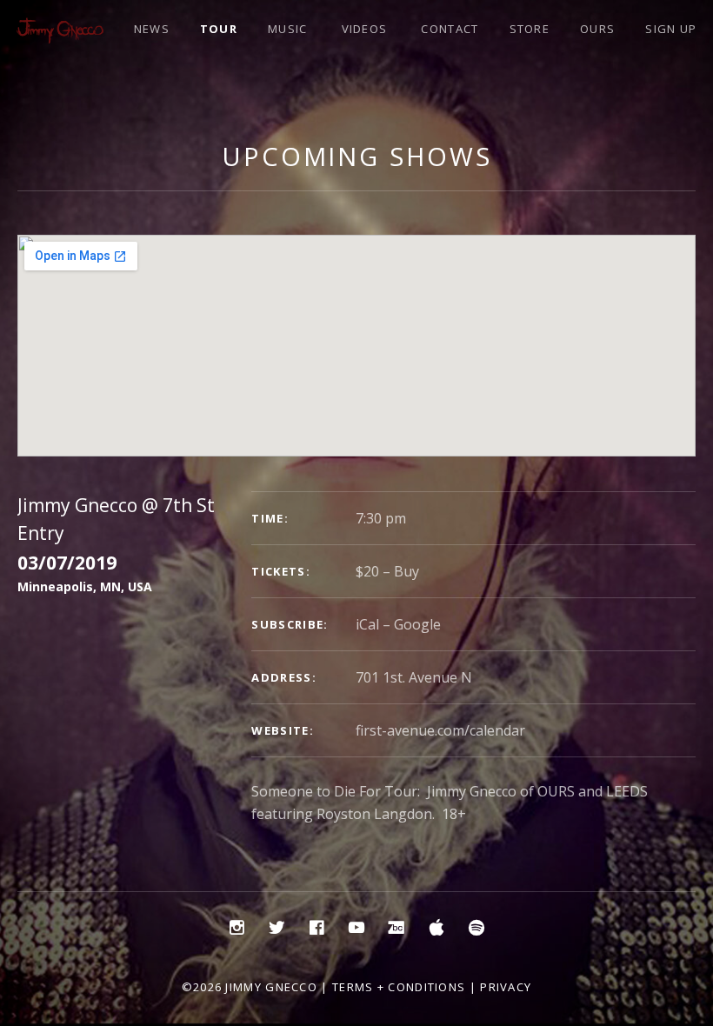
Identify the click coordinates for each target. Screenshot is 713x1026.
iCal (367, 624)
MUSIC (288, 29)
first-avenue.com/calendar (440, 730)
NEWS (152, 29)
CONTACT (449, 29)
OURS (597, 29)
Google (417, 624)
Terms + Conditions (398, 987)
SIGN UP (670, 29)
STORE (530, 29)
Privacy (505, 987)
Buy (406, 571)
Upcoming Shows (357, 156)
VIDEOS (365, 29)
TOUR (218, 29)
